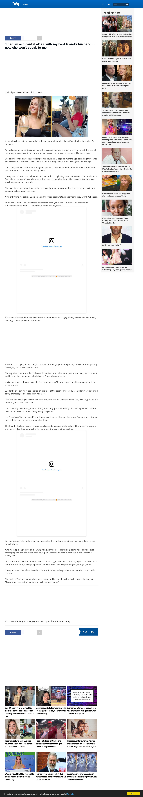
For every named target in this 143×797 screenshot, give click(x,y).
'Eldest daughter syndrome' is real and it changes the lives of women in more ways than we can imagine (81, 744)
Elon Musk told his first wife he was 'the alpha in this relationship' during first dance (116, 85)
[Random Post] (103, 4)
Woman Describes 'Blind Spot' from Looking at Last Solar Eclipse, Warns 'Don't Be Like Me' (115, 220)
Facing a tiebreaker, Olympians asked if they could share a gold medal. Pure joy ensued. (49, 744)
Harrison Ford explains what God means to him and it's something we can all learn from (51, 777)
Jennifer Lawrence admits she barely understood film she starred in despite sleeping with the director (116, 112)
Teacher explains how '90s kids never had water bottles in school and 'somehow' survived (19, 744)
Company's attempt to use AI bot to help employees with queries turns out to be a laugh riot (81, 711)
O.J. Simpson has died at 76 (111, 245)
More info (70, 794)
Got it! (133, 793)
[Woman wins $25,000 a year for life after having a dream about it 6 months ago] (20, 771)
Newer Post (52, 789)
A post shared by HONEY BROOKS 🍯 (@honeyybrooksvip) (51, 276)
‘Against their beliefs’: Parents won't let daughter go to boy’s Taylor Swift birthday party (51, 711)
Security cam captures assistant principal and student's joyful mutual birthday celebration (82, 777)
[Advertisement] (51, 20)
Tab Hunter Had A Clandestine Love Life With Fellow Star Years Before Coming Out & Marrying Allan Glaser (117, 169)
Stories (25, 4)
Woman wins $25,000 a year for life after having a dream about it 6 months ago (19, 777)
